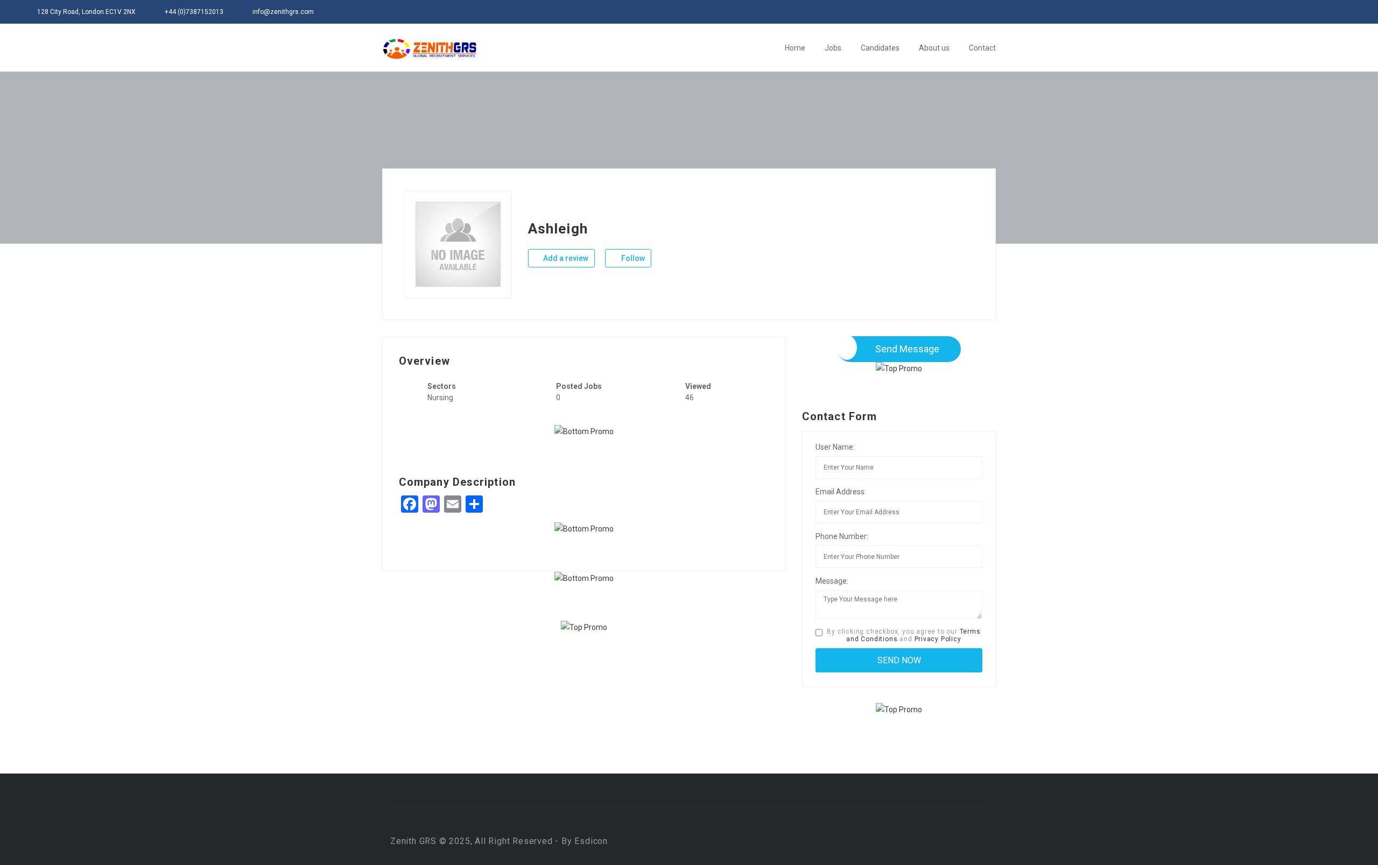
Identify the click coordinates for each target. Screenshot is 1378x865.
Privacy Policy (938, 639)
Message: (831, 581)
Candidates (880, 48)
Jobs (833, 48)
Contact (982, 48)
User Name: (835, 447)
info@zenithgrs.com (283, 12)
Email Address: (840, 491)
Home (795, 48)
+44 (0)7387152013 (194, 12)
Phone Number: (841, 536)
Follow (632, 258)
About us (934, 48)
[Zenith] (429, 48)
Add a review (565, 258)
